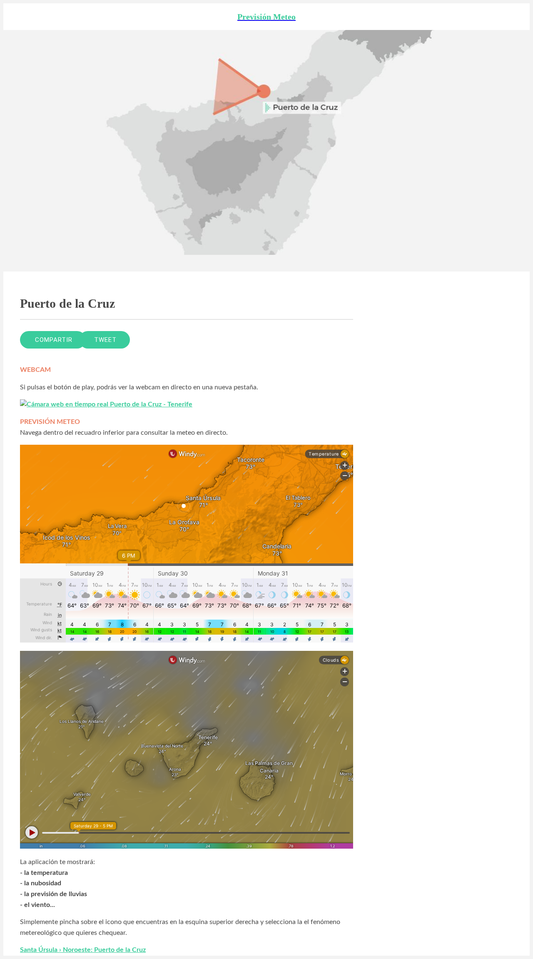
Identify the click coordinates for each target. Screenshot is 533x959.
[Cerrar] (17, 17)
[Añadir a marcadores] (323, 340)
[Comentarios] (343, 340)
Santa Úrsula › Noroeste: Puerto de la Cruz (83, 950)
